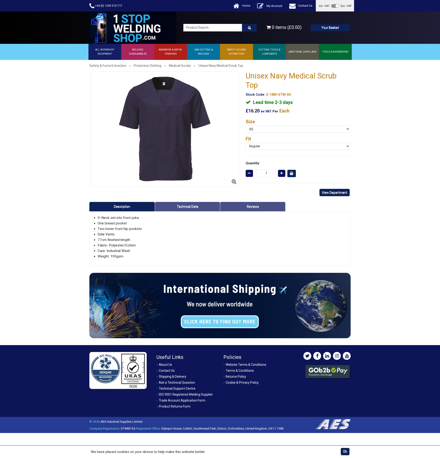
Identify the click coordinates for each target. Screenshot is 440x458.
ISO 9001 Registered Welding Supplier (186, 394)
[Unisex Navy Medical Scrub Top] (165, 129)
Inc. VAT (324, 6)
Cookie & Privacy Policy (242, 382)
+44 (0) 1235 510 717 (108, 5)
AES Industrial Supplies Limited (121, 421)
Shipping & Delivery (172, 376)
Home (246, 5)
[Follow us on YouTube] (347, 356)
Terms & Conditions (240, 370)
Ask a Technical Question (177, 382)
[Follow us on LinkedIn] (327, 356)
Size (250, 121)
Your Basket (330, 27)
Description (122, 206)
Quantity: (253, 163)
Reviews (253, 206)
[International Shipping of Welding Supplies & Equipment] (220, 305)
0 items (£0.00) (286, 27)
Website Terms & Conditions (246, 364)
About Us (165, 364)
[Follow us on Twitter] (307, 356)
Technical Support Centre (177, 388)
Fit (248, 139)
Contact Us (305, 5)
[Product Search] (249, 28)
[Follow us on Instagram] (337, 356)
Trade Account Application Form (182, 400)
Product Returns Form (174, 406)
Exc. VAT (346, 6)
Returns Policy (236, 376)
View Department (334, 192)
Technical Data (187, 206)
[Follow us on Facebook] (317, 356)
